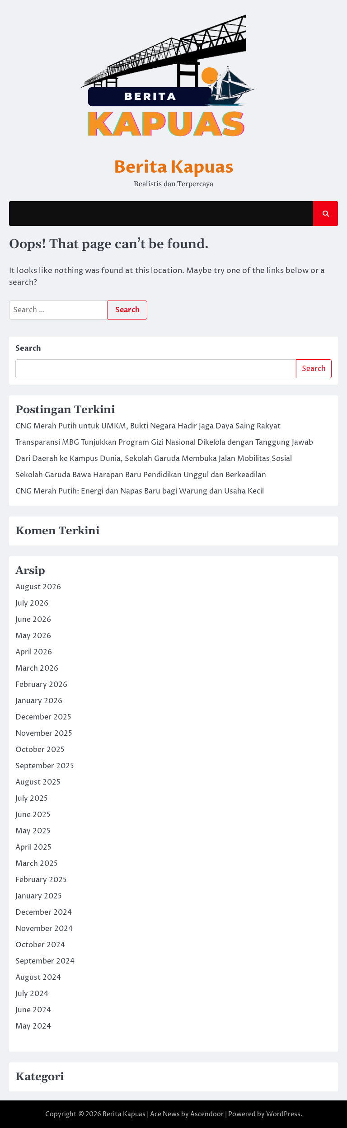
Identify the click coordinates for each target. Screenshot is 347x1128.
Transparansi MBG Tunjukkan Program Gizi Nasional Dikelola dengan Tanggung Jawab (164, 442)
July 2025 (31, 799)
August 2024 (38, 977)
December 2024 (43, 912)
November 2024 (44, 929)
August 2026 (38, 587)
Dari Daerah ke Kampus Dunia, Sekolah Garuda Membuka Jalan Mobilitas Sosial (153, 459)
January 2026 (38, 701)
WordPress (283, 1114)
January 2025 (38, 896)
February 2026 (41, 685)
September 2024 (45, 961)
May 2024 (33, 1026)
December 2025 (43, 717)
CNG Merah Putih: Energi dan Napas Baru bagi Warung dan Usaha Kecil (139, 491)
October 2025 (40, 750)
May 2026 (33, 636)
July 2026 (31, 603)
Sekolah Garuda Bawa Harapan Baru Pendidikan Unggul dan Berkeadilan (140, 475)
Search (28, 348)
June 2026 (33, 620)
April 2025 (33, 847)
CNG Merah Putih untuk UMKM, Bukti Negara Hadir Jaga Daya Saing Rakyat (148, 426)
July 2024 (31, 994)
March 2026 (36, 668)
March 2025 (36, 864)
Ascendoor (207, 1114)
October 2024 (40, 945)
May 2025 (33, 831)
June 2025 (33, 815)
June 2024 (33, 1010)
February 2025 (41, 880)
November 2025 (43, 733)
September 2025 (44, 766)
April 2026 (33, 652)
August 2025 (38, 782)
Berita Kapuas (174, 167)
